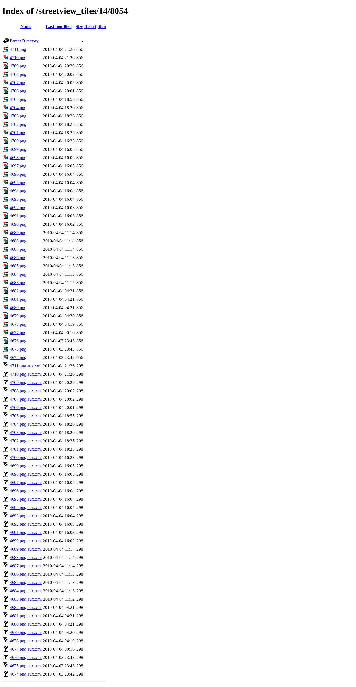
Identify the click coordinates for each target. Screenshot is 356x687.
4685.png (18, 266)
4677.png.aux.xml (26, 649)
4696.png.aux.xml (26, 490)
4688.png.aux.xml (26, 557)
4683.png (18, 282)
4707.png (18, 82)
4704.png (18, 107)
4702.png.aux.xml (26, 440)
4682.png (18, 291)
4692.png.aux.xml (26, 524)
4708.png (18, 74)
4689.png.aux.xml (26, 549)
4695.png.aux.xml (26, 499)
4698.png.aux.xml (26, 474)
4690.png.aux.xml (26, 540)
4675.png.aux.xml (26, 665)
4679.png (18, 316)
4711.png (18, 49)
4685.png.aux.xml (26, 582)
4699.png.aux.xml (26, 465)
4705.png (18, 99)
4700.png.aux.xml (26, 457)
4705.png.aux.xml (26, 415)
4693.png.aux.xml (26, 515)
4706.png (18, 91)
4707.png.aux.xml (26, 399)
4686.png (18, 257)
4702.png (18, 124)
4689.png (18, 232)
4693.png (18, 199)
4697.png (18, 166)
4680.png (18, 307)
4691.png (18, 216)
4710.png (18, 57)
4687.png (18, 249)
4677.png (18, 332)
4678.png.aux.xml (26, 640)
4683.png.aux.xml (26, 599)
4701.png (18, 132)
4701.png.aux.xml (26, 449)
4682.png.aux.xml (26, 607)
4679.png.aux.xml (26, 632)
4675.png (18, 349)
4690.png (18, 224)
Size (79, 26)
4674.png (18, 357)
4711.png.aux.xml (25, 365)
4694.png (18, 191)
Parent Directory (24, 41)
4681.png (18, 299)
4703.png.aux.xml (26, 432)
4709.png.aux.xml (26, 382)
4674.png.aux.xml (26, 674)
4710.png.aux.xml (26, 374)
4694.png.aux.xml (26, 507)
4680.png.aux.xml (26, 624)
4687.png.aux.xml (26, 565)
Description (95, 26)
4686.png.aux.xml (26, 574)
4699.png (18, 149)
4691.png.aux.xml (26, 532)
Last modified (59, 26)
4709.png (18, 66)
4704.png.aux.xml (26, 424)
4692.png (18, 207)
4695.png (18, 182)
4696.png (18, 174)
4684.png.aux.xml (26, 590)
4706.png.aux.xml (26, 407)
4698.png (18, 157)
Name (25, 26)
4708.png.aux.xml (26, 390)
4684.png (18, 274)
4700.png (18, 141)
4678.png (18, 324)
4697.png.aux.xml (26, 482)
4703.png (18, 116)
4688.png (18, 241)
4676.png (18, 341)
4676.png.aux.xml (26, 657)
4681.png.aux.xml (26, 615)
